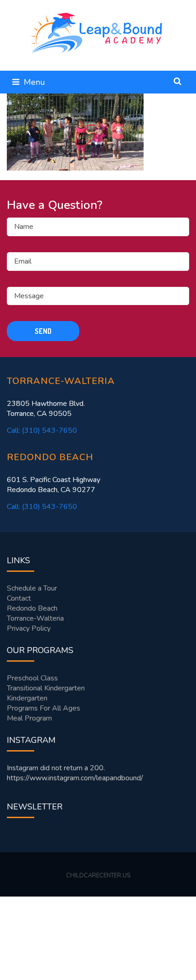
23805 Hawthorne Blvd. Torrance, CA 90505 (46, 409)
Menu (34, 82)
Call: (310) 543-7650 (42, 430)
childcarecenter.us (98, 875)
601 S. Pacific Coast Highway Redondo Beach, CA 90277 (53, 485)
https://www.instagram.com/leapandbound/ (75, 778)
